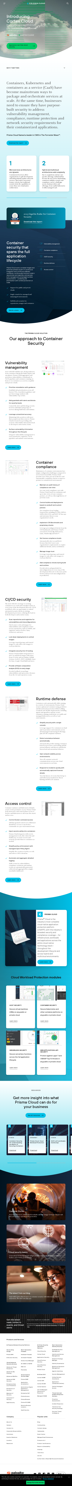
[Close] (69, 1477)
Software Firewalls (26, 1357)
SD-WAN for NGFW (26, 1363)
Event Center (41, 1434)
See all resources (34, 1115)
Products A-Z (41, 1440)
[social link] (35, 1474)
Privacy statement (48, 1478)
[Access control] (54, 808)
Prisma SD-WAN (25, 1402)
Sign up (57, 1320)
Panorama (24, 1369)
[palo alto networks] (36, 3)
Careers (9, 1425)
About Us (9, 1422)
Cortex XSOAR (41, 1383)
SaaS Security (11, 1402)
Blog (38, 1422)
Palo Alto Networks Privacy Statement (46, 1325)
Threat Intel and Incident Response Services (57, 1394)
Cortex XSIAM (41, 1377)
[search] (68, 3)
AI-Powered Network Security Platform (18, 1345)
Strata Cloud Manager (27, 1360)
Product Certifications (44, 1443)
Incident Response (57, 1404)
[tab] (27, 197)
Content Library (41, 1428)
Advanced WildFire (12, 1376)
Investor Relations (12, 1437)
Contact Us (10, 1428)
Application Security (43, 1357)
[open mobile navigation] (4, 3)
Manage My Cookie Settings (35, 1482)
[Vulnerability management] (54, 368)
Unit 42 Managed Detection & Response (42, 1391)
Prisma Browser (25, 1399)
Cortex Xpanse (41, 1386)
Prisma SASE (24, 1379)
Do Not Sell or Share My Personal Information (50, 1458)
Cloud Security (41, 1351)
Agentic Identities (57, 1371)
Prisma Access (25, 1396)
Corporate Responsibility (14, 1431)
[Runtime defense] (18, 704)
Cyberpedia (40, 1431)
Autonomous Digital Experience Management (27, 1388)
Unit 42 (39, 1455)
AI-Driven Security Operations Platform (42, 1346)
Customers (10, 1434)
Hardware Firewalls (26, 1354)
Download (12, 1150)
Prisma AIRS (10, 1354)
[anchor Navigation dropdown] (36, 68)
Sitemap (39, 1449)
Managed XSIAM (42, 1396)
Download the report (16, 143)
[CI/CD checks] (54, 604)
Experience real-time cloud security (18, 46)
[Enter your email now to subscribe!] (38, 1320)
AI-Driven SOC (41, 1374)
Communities (41, 1425)
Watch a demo (14, 310)
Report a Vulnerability (43, 1446)
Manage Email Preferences (45, 1437)
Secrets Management (58, 1374)
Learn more (11, 447)
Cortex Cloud (41, 1354)
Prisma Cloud (41, 1369)
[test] (18, 467)
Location (9, 1440)
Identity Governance (58, 1363)
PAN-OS (23, 1366)
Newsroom (10, 1443)
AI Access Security (12, 1357)
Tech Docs (40, 1452)
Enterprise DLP (25, 1393)
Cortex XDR (40, 1380)
